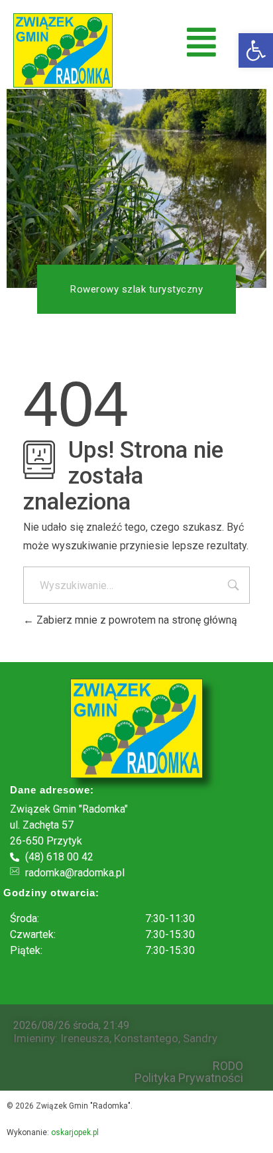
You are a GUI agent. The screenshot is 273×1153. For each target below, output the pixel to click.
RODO (228, 1066)
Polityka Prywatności (189, 1078)
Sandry (200, 1038)
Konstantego (146, 1038)
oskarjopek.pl (75, 1132)
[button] (256, 50)
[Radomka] (63, 50)
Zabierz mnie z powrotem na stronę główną (135, 620)
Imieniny (34, 1038)
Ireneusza (84, 1038)
